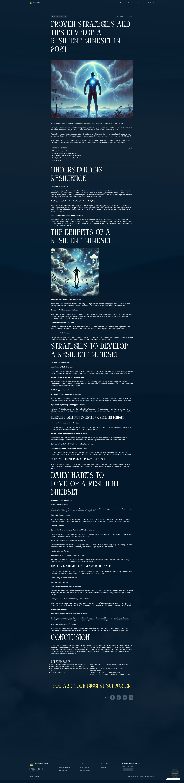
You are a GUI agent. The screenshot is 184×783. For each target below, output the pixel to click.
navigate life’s (56, 142)
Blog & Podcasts (85, 770)
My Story (82, 764)
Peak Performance (64, 767)
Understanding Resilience (61, 151)
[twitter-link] (125, 697)
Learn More (53, 744)
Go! (128, 769)
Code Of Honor (84, 767)
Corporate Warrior (64, 764)
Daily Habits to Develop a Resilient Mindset (68, 158)
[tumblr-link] (112, 697)
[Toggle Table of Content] (129, 148)
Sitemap (103, 767)
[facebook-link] (119, 697)
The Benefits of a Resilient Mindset (65, 153)
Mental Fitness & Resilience (67, 123)
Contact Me (151, 3)
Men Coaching (62, 770)
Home (53, 123)
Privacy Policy (34, 776)
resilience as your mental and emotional (97, 191)
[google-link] (131, 697)
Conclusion (57, 160)
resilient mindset (97, 193)
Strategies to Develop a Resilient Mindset (67, 155)
